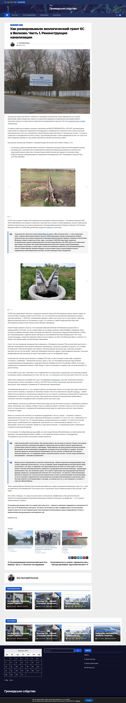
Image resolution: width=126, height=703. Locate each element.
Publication (112, 631)
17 (22, 666)
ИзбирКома (56, 380)
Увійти (86, 655)
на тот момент (47, 330)
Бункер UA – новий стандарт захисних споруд (46, 603)
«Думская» (16, 337)
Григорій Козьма (24, 43)
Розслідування (29, 15)
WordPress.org (89, 667)
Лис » (11, 680)
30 (17, 675)
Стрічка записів (89, 659)
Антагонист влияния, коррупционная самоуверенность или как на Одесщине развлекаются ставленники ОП (46, 547)
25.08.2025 (42, 638)
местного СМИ (35, 432)
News (21, 25)
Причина (76, 392)
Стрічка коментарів (91, 663)
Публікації (44, 15)
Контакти (57, 15)
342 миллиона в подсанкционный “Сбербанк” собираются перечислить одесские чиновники (74, 547)
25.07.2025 (100, 638)
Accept (89, 700)
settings (78, 701)
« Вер (6, 680)
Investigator (23, 606)
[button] (117, 15)
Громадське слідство (63, 8)
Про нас (15, 15)
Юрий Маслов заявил (45, 234)
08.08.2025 (71, 638)
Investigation (14, 25)
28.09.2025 (12, 638)
